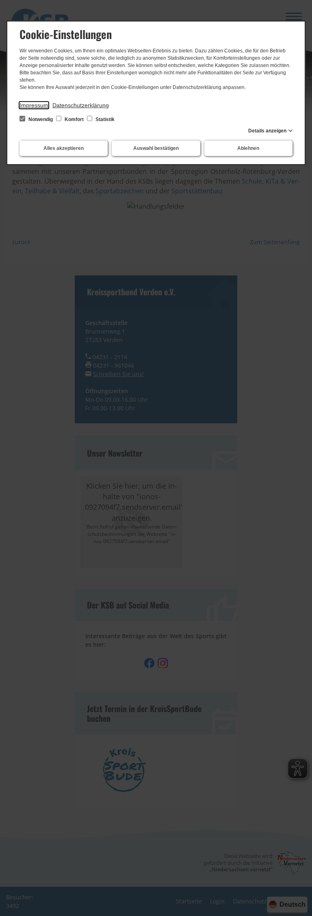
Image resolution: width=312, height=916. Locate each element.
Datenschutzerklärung (80, 105)
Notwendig (40, 119)
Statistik (104, 119)
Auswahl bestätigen (156, 148)
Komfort (74, 119)
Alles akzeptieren (63, 148)
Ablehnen (248, 148)
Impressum (34, 105)
